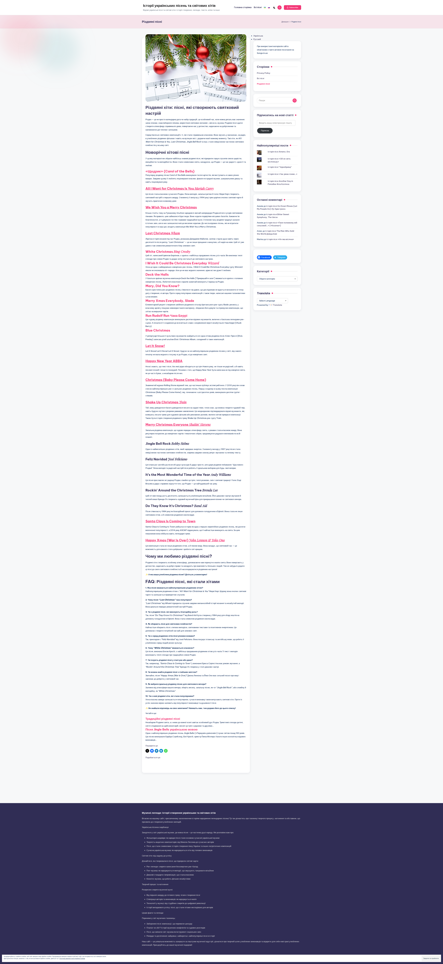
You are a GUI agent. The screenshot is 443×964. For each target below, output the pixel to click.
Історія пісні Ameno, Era (279, 151)
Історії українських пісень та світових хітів (179, 5)
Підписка (265, 130)
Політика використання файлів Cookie (72, 958)
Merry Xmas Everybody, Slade (169, 301)
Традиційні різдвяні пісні (162, 718)
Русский (257, 39)
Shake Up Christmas (166, 402)
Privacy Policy (263, 73)
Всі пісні (260, 78)
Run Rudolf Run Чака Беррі (166, 316)
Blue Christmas (157, 330)
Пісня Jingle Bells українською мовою (171, 729)
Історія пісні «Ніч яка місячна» (280, 239)
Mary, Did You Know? (162, 286)
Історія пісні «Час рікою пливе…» (282, 174)
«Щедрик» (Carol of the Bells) (169, 171)
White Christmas (167, 252)
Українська (258, 36)
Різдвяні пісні (263, 84)
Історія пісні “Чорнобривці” (280, 167)
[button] (292, 7)
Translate (277, 305)
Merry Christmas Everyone (178, 424)
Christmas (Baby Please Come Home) (175, 380)
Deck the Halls (157, 274)
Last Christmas (162, 233)
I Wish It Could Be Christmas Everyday (182, 263)
